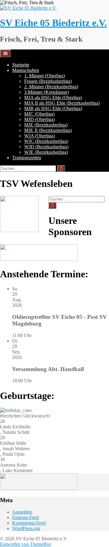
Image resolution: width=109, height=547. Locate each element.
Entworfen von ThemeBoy (25, 544)
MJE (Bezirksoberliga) (46, 124)
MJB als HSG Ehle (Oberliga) (53, 108)
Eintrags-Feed (25, 517)
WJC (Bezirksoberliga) (46, 141)
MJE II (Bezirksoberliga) (48, 130)
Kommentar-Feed (29, 522)
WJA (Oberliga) (39, 135)
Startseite (20, 64)
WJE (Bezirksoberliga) (46, 152)
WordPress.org (26, 528)
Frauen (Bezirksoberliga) (48, 81)
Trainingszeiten (26, 157)
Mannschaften (25, 70)
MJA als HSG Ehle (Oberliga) (53, 97)
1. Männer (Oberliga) (44, 75)
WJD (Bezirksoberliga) (46, 146)
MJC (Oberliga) (39, 113)
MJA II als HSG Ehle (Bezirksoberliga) (62, 103)
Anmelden (22, 512)
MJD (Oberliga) (39, 119)
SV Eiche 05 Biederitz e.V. (53, 22)
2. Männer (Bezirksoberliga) (51, 86)
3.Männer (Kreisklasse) (46, 92)
